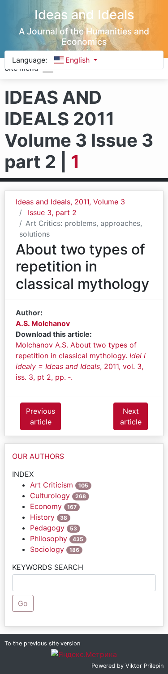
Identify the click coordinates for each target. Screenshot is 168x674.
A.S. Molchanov (43, 323)
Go (23, 603)
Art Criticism (51, 484)
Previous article (40, 416)
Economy (46, 506)
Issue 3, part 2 (52, 212)
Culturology (50, 495)
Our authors (38, 456)
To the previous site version (42, 643)
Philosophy (48, 538)
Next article (131, 416)
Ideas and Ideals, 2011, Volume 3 (70, 201)
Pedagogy (47, 527)
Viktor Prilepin (144, 665)
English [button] (78, 59)
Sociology (47, 549)
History (42, 517)
